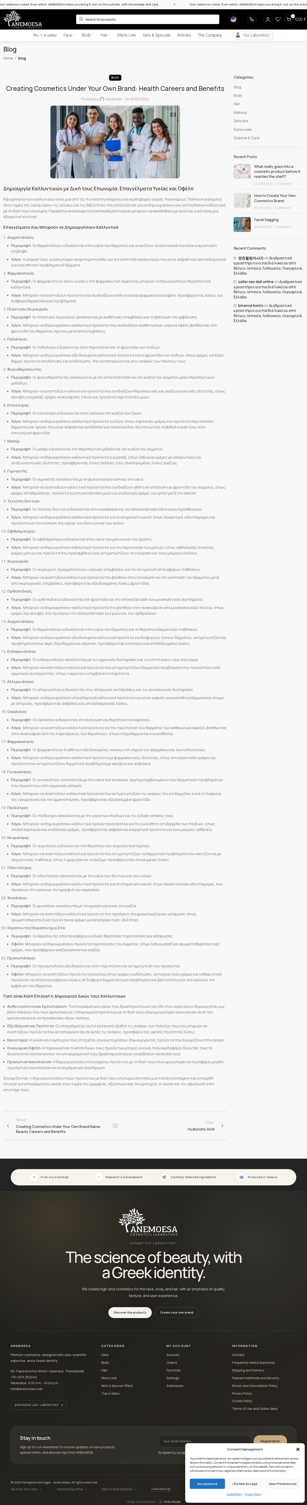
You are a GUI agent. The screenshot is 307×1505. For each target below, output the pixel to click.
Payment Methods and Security (255, 1378)
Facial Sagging (266, 219)
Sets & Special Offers (117, 1385)
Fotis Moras (170, 1502)
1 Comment (283, 183)
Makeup (240, 112)
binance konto (250, 305)
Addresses (175, 1385)
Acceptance (207, 1483)
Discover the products (130, 1312)
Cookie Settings (161, 1489)
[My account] (268, 19)
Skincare (241, 120)
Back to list (115, 1125)
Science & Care (247, 137)
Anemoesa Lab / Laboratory (37, 1405)
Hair (237, 103)
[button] (298, 1449)
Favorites (174, 1370)
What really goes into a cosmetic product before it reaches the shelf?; (277, 171)
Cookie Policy (234, 1494)
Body (238, 95)
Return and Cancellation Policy (254, 1385)
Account (173, 1355)
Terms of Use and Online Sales (255, 1408)
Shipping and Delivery (248, 1370)
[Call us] (251, 19)
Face (105, 1355)
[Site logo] (22, 18)
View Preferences (283, 1483)
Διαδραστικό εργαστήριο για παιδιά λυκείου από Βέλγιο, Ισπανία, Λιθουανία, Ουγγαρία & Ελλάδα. (268, 266)
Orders (172, 1362)
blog (22, 58)
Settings (173, 1378)
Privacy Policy (253, 1494)
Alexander (114, 99)
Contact (238, 1355)
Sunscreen (243, 129)
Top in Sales (110, 1393)
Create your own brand (176, 1312)
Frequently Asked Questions (253, 1362)
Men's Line (109, 1378)
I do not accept (245, 1483)
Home (8, 58)
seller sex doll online (256, 281)
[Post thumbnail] (242, 175)
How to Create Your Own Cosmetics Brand (275, 198)
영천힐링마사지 (251, 258)
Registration (270, 1441)
